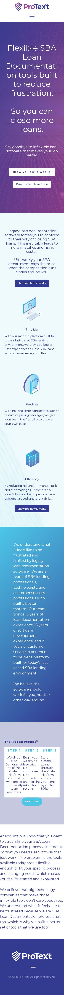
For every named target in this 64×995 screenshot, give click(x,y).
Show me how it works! (32, 283)
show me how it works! (32, 172)
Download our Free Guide (32, 184)
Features (32, 801)
